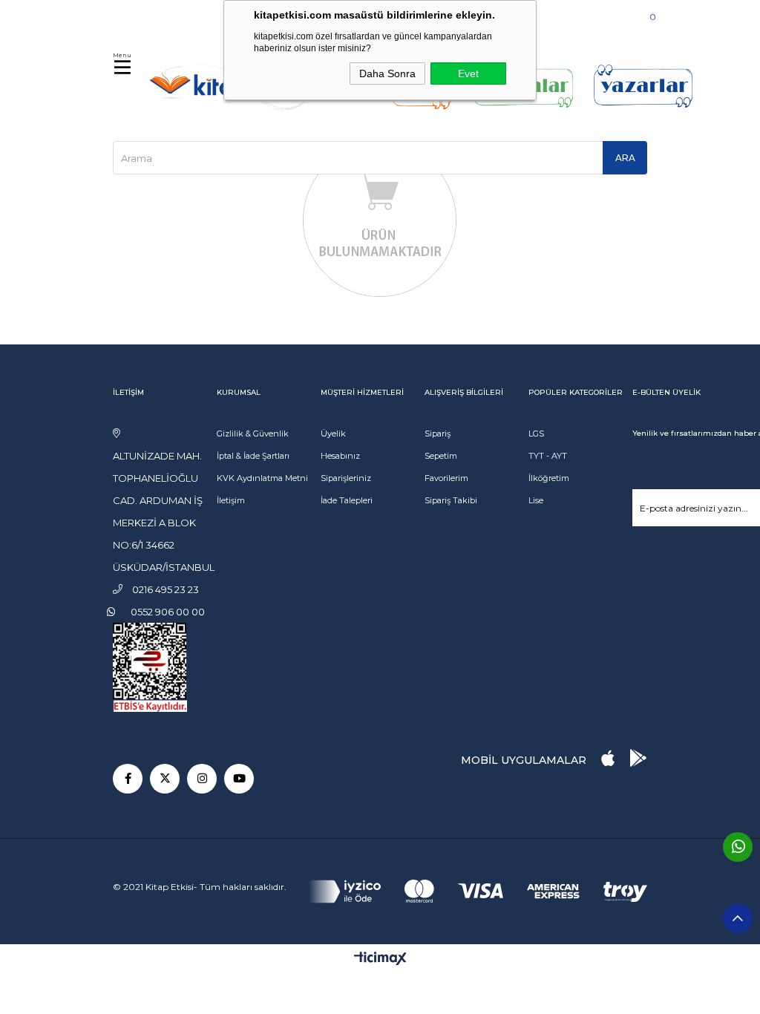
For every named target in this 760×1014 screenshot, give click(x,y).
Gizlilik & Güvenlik (253, 433)
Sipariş (438, 433)
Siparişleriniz (346, 478)
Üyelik (333, 433)
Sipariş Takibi (451, 500)
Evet (468, 73)
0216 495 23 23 (158, 14)
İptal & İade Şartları (253, 456)
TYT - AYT (547, 456)
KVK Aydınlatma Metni (262, 478)
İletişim (231, 500)
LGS (536, 433)
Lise (535, 500)
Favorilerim (446, 478)
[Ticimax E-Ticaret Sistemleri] (380, 959)
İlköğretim (548, 478)
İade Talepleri (347, 500)
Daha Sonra (387, 73)
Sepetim (441, 456)
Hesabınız (340, 456)
